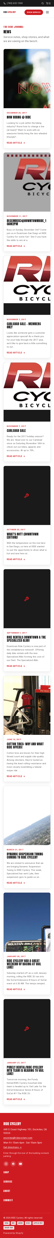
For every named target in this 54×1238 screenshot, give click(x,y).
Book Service (33, 12)
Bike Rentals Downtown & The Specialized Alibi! (26, 639)
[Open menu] (47, 12)
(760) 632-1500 (15, 3)
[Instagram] (6, 1163)
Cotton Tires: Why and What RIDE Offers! (25, 746)
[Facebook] (13, 1163)
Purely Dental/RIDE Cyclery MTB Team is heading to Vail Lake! (25, 1070)
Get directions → (12, 1147)
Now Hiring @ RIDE (19, 117)
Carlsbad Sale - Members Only (24, 325)
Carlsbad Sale (16, 430)
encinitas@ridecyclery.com (17, 1137)
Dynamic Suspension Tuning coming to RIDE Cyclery (25, 856)
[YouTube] (20, 1163)
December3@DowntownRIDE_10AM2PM (26, 222)
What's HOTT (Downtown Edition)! (22, 536)
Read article (14, 143)
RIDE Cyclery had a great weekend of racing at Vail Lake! (24, 964)
